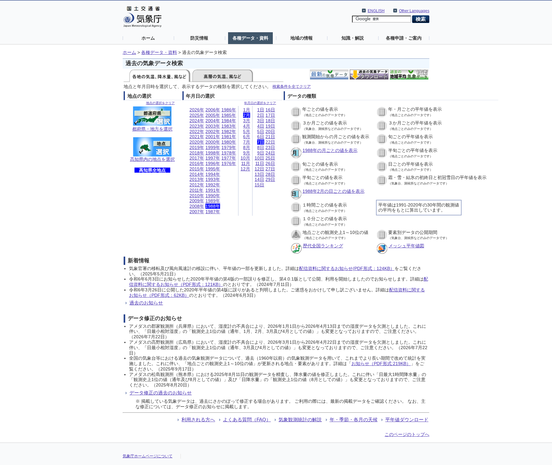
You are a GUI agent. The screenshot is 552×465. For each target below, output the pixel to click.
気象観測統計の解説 (300, 419)
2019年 (196, 147)
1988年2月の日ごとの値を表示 (333, 191)
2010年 (196, 195)
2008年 (196, 206)
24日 (270, 152)
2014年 (196, 174)
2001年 (212, 136)
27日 (270, 168)
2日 (260, 115)
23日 (270, 147)
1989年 (212, 200)
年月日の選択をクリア (260, 103)
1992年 (212, 184)
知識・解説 (352, 38)
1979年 (228, 147)
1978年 (228, 152)
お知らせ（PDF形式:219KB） (381, 363)
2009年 (196, 200)
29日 (270, 179)
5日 (260, 131)
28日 (270, 174)
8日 (260, 147)
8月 (246, 147)
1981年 (228, 136)
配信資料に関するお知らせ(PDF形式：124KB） (347, 268)
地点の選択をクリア (160, 103)
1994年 (212, 174)
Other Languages (414, 11)
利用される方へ (198, 419)
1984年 (228, 120)
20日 (270, 131)
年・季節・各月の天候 (354, 419)
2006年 (212, 109)
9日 (260, 152)
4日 (260, 126)
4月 (246, 126)
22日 (270, 142)
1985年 (228, 115)
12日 (259, 168)
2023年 (196, 126)
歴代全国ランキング (323, 245)
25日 (270, 158)
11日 (259, 163)
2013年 (196, 179)
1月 (246, 109)
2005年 (212, 115)
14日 (259, 179)
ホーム (148, 38)
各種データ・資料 (250, 38)
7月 (246, 142)
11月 (245, 163)
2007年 (196, 211)
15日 (259, 184)
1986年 (228, 109)
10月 (245, 158)
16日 (270, 109)
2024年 (196, 120)
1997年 (212, 158)
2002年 (212, 131)
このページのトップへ (407, 434)
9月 (246, 152)
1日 (260, 109)
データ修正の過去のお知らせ (160, 392)
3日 (260, 120)
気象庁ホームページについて (147, 456)
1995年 (212, 168)
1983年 (228, 126)
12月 (245, 168)
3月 (246, 120)
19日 (270, 126)
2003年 (212, 126)
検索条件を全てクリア (291, 86)
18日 (270, 120)
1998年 (212, 152)
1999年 (212, 147)
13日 (259, 174)
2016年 (196, 163)
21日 (270, 136)
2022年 (196, 131)
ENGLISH (376, 11)
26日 (270, 163)
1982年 (228, 131)
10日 (259, 158)
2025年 (196, 115)
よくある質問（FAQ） (247, 419)
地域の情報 (301, 38)
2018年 (196, 152)
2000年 (212, 142)
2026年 (196, 109)
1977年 (228, 158)
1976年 (228, 163)
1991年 (212, 190)
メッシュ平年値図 (406, 245)
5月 (246, 131)
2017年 (196, 158)
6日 (260, 136)
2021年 (196, 136)
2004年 (212, 120)
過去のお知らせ (146, 302)
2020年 (196, 142)
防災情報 (199, 38)
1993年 (212, 179)
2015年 (196, 168)
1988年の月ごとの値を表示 (330, 150)
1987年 (212, 211)
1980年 (228, 142)
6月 (246, 136)
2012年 (196, 184)
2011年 (196, 190)
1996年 (212, 163)
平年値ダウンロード (406, 419)
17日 (270, 115)
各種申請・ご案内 (404, 38)
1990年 (212, 195)
